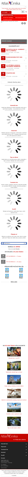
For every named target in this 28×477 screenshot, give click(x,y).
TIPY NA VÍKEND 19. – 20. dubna (13, 261)
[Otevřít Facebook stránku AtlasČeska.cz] (14, 243)
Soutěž (14, 209)
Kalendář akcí (14, 105)
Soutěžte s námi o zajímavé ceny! (14, 413)
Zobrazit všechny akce (14, 82)
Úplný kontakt (3, 467)
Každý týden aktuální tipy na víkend (14, 372)
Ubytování (14, 130)
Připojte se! (14, 234)
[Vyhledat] (25, 7)
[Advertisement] (14, 297)
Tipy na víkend (14, 157)
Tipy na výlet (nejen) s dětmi (14, 427)
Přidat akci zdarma (20, 439)
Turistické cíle (14, 182)
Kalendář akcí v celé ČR (14, 358)
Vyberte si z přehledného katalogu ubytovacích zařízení (14, 400)
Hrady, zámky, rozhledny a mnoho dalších (14, 386)
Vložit (5, 12)
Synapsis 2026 (10, 73)
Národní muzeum (7, 41)
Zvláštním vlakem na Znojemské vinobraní (13, 66)
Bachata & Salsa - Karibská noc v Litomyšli (15, 50)
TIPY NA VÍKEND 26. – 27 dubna (13, 256)
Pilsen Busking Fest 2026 (14, 57)
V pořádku (14, 475)
